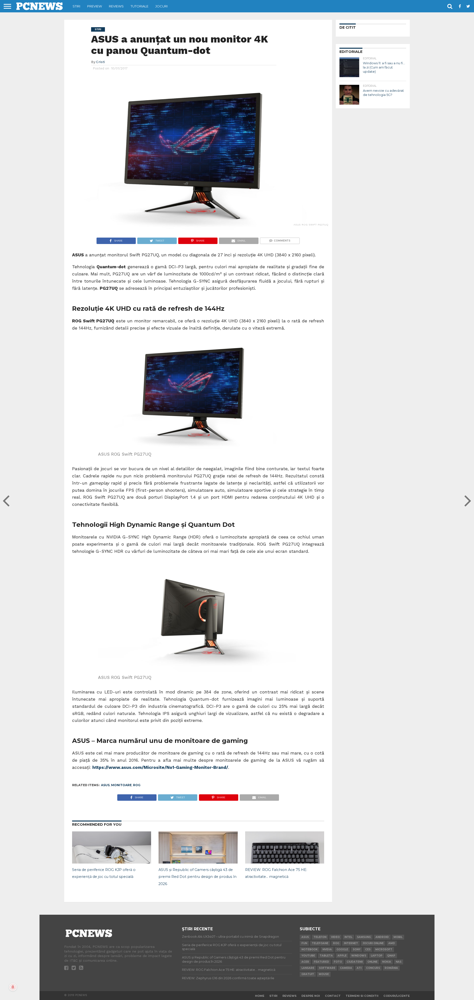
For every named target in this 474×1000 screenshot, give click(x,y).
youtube (308, 955)
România (391, 968)
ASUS (105, 785)
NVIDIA (327, 949)
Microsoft (383, 949)
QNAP (391, 955)
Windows (358, 955)
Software (327, 968)
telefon (320, 937)
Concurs (373, 968)
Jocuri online (373, 943)
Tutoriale (139, 6)
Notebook (309, 949)
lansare (307, 968)
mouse (324, 974)
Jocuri (161, 6)
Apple (342, 955)
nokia (386, 961)
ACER (305, 961)
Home (259, 996)
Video (335, 937)
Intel (348, 937)
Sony (356, 949)
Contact (333, 996)
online (372, 961)
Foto (338, 961)
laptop (376, 955)
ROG (136, 785)
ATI (359, 968)
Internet (351, 943)
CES (368, 949)
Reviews (116, 6)
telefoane (320, 943)
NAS (398, 961)
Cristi (100, 62)
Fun (304, 943)
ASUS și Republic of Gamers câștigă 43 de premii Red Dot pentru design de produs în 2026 (197, 876)
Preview (94, 6)
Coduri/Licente (396, 996)
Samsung (364, 937)
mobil (398, 937)
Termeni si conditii (362, 996)
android (382, 937)
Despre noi (310, 996)
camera (346, 968)
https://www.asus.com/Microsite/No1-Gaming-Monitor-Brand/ (160, 767)
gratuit (307, 974)
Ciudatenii (355, 961)
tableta (326, 955)
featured (321, 961)
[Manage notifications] (13, 987)
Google (342, 949)
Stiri (76, 6)
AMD (391, 943)
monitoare (121, 785)
